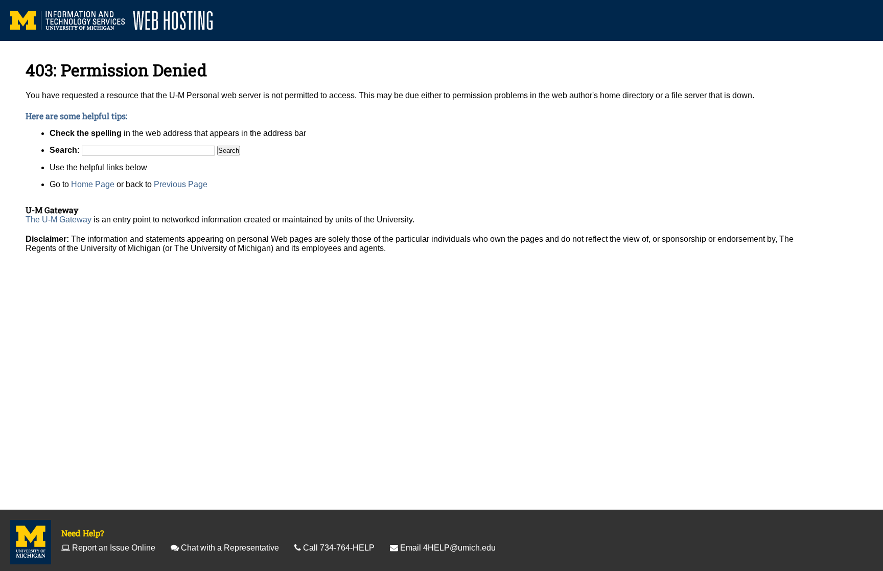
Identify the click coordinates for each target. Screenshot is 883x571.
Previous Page (180, 184)
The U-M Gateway (58, 219)
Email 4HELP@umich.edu (448, 547)
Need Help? (82, 533)
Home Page (92, 184)
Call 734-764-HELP (339, 547)
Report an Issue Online (113, 547)
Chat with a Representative (230, 547)
